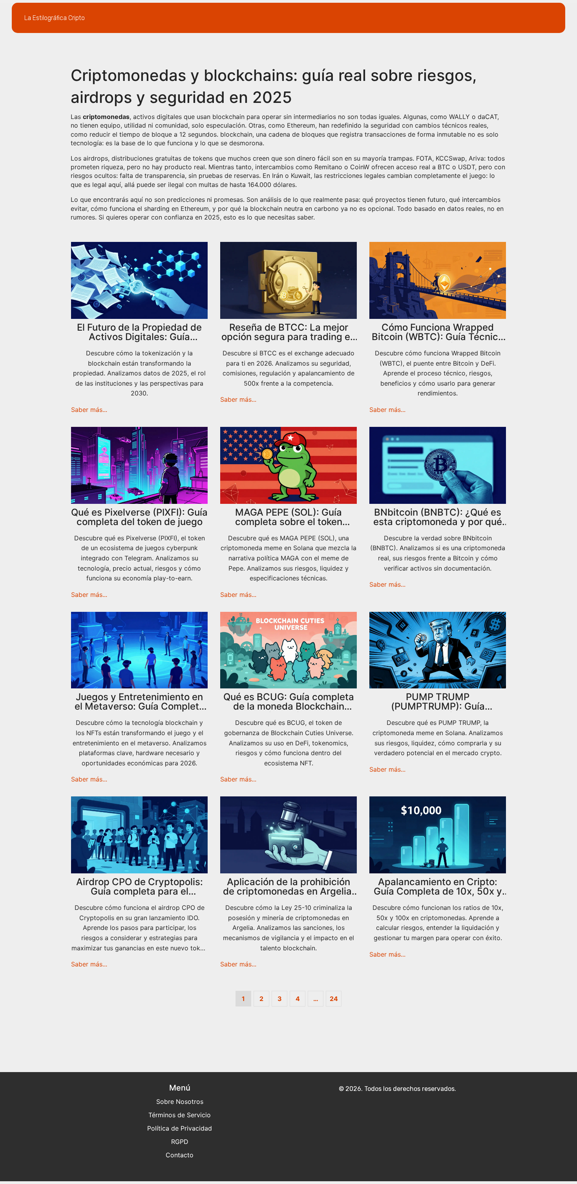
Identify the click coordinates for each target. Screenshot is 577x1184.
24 (334, 999)
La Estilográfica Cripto (54, 18)
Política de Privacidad (179, 1128)
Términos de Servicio (179, 1115)
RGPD (179, 1142)
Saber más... (89, 410)
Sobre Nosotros (179, 1101)
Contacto (180, 1155)
